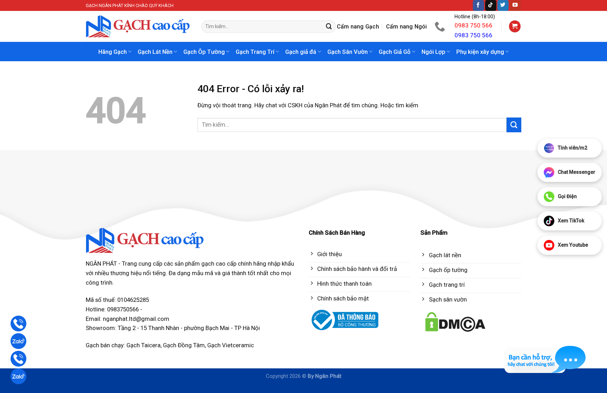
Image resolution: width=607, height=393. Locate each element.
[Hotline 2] (18, 359)
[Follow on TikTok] (490, 5)
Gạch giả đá (300, 51)
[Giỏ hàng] (515, 26)
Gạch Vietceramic (230, 345)
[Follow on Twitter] (503, 5)
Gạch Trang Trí (255, 51)
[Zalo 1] (18, 341)
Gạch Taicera (143, 345)
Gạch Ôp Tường (204, 51)
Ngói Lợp (433, 51)
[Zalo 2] (18, 376)
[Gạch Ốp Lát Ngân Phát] (138, 26)
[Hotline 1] (18, 323)
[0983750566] (441, 26)
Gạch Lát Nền (155, 51)
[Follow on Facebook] (478, 5)
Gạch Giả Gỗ (395, 51)
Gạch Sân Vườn (347, 51)
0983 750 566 (473, 25)
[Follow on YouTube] (515, 5)
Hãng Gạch (112, 51)
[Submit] (329, 26)
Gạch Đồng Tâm (184, 345)
